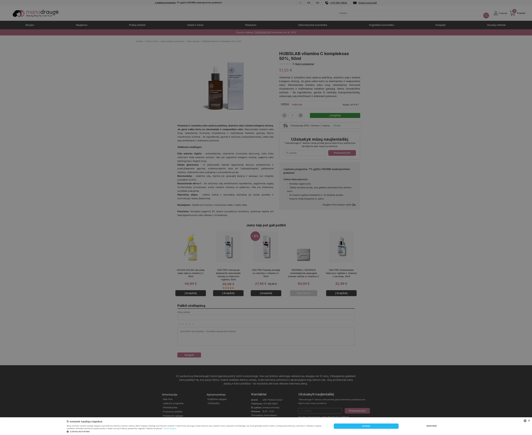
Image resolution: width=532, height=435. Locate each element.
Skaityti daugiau (170, 428)
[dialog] (266, 426)
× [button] (529, 421)
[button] (196, 431)
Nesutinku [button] (432, 426)
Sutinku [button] (366, 426)
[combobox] (525, 420)
